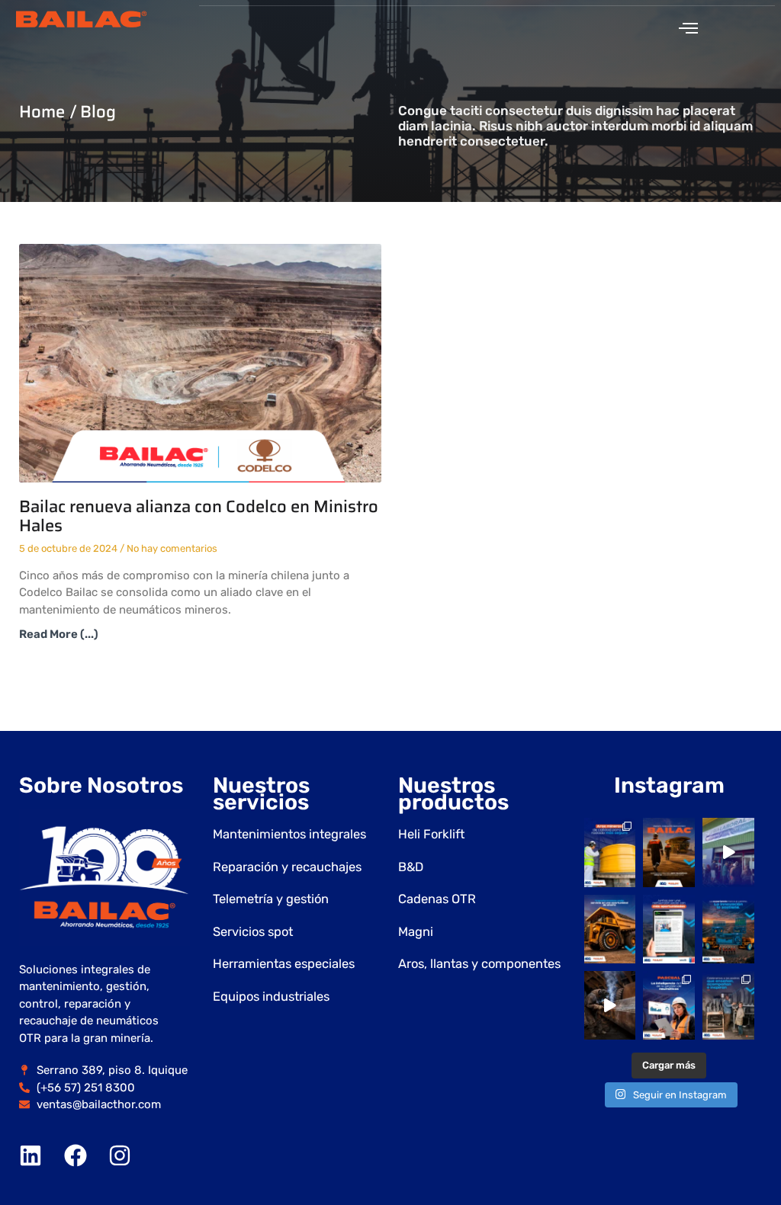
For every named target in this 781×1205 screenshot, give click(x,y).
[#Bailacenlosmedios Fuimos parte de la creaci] (669, 929)
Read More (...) (58, 634)
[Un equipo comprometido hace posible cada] (669, 852)
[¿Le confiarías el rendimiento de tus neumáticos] (610, 852)
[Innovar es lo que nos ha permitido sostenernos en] (728, 929)
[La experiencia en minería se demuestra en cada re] (610, 1005)
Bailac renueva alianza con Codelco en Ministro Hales (198, 515)
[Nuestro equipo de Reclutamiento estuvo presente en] (728, 852)
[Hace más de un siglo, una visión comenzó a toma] (728, 1005)
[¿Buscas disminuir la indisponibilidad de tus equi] (610, 929)
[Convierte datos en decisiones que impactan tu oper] (669, 1005)
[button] (687, 28)
